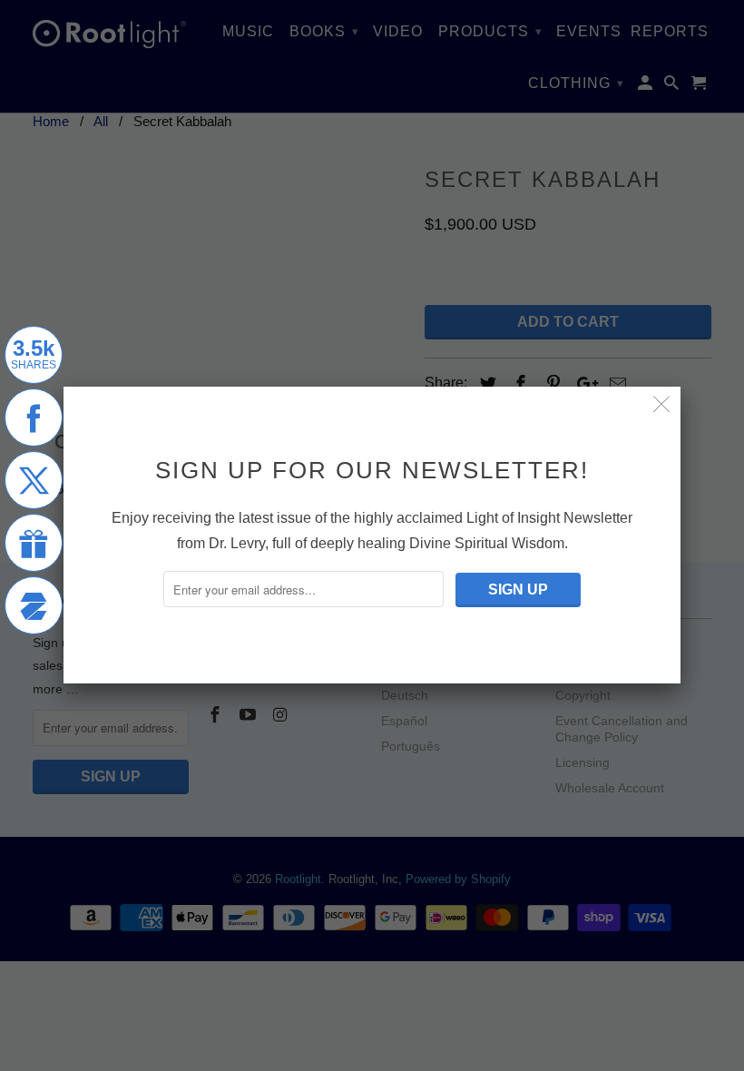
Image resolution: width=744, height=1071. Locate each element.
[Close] (662, 405)
